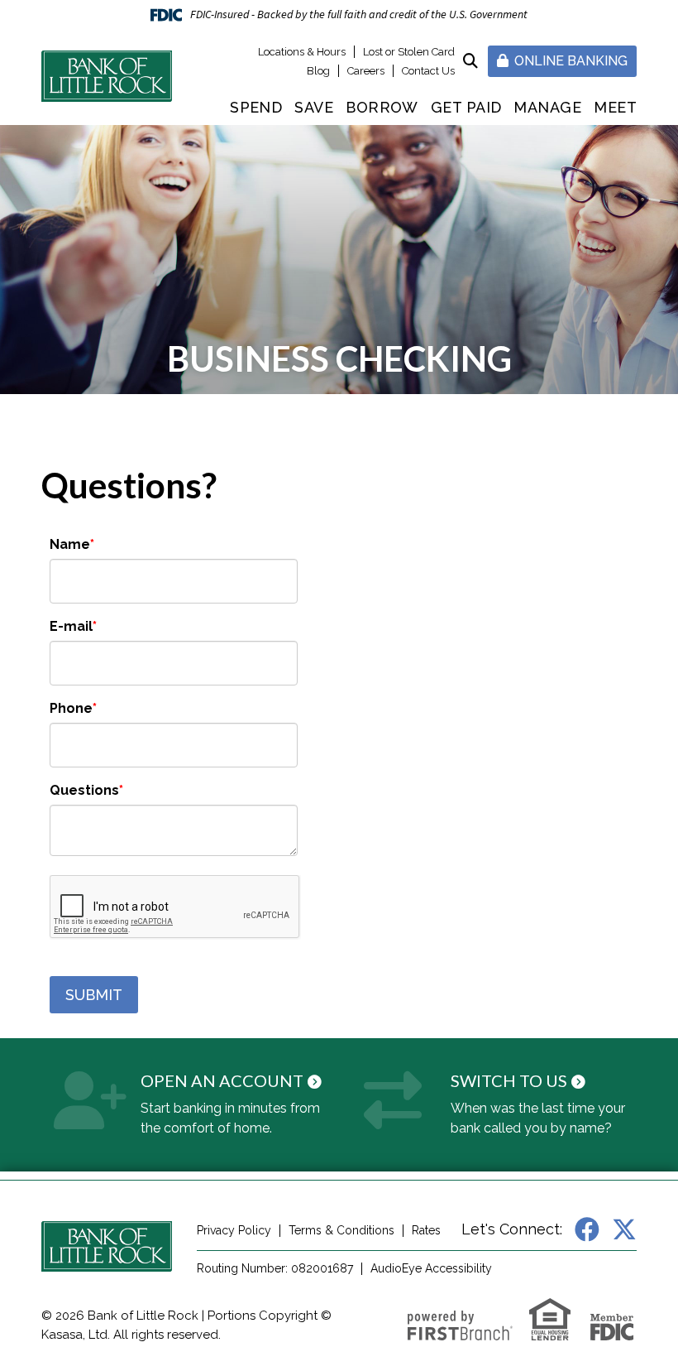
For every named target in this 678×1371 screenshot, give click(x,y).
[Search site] (470, 61)
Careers (365, 71)
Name (70, 544)
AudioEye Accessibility (431, 1268)
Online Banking (569, 61)
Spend (256, 107)
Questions (84, 790)
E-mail (71, 626)
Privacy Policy (234, 1230)
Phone (71, 708)
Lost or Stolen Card (409, 52)
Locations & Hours (302, 52)
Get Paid (466, 107)
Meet (615, 107)
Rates (426, 1230)
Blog (318, 71)
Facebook (587, 1229)
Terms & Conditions (341, 1230)
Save (313, 107)
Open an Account (222, 1080)
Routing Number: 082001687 (275, 1268)
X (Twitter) (624, 1229)
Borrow (382, 107)
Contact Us (428, 71)
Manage (547, 107)
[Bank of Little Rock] (106, 75)
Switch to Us (509, 1080)
